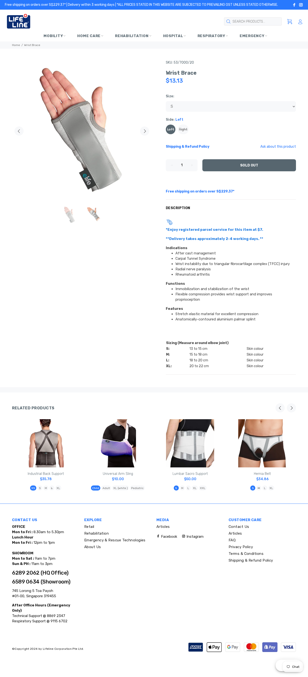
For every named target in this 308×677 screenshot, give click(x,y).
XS (33, 488)
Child (95, 488)
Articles (163, 526)
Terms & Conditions (246, 553)
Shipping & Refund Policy (251, 560)
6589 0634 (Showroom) (41, 581)
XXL (202, 488)
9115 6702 (58, 621)
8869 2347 (55, 616)
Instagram (195, 536)
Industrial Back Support (46, 474)
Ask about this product (278, 147)
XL (58, 488)
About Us (92, 547)
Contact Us (239, 526)
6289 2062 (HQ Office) (40, 573)
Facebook (168, 536)
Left (170, 129)
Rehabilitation (96, 533)
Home (16, 45)
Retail (89, 526)
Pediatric (137, 488)
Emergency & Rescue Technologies (115, 540)
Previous (19, 131)
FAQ (232, 540)
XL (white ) (120, 488)
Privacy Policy (241, 547)
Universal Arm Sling (118, 474)
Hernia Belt (262, 474)
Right (183, 129)
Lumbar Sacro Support (190, 474)
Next (144, 131)
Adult (106, 488)
